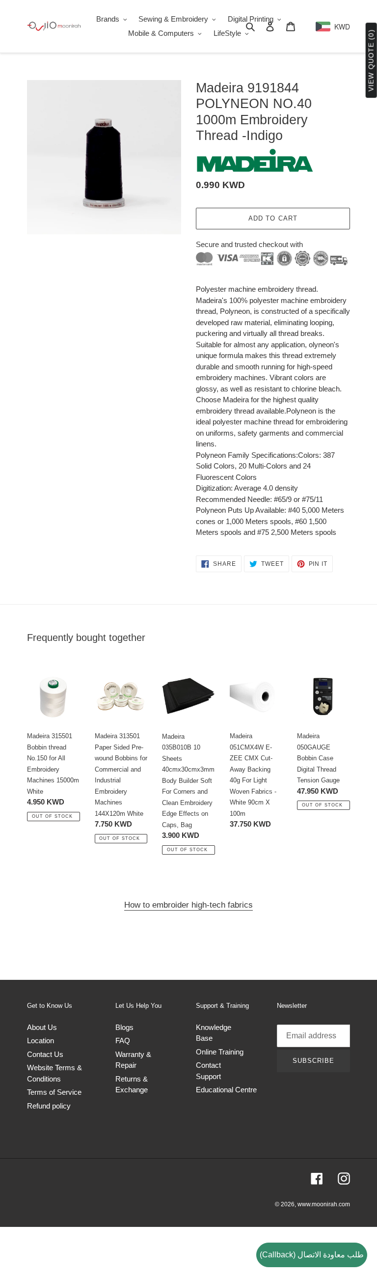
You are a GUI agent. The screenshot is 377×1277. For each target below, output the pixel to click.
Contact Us (45, 1054)
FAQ (122, 1040)
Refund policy (49, 1106)
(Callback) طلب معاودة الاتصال (312, 1254)
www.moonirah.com (323, 1204)
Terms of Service (54, 1092)
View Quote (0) (371, 60)
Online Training (219, 1052)
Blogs (124, 1027)
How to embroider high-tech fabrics (188, 905)
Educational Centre (226, 1089)
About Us (42, 1027)
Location (40, 1040)
